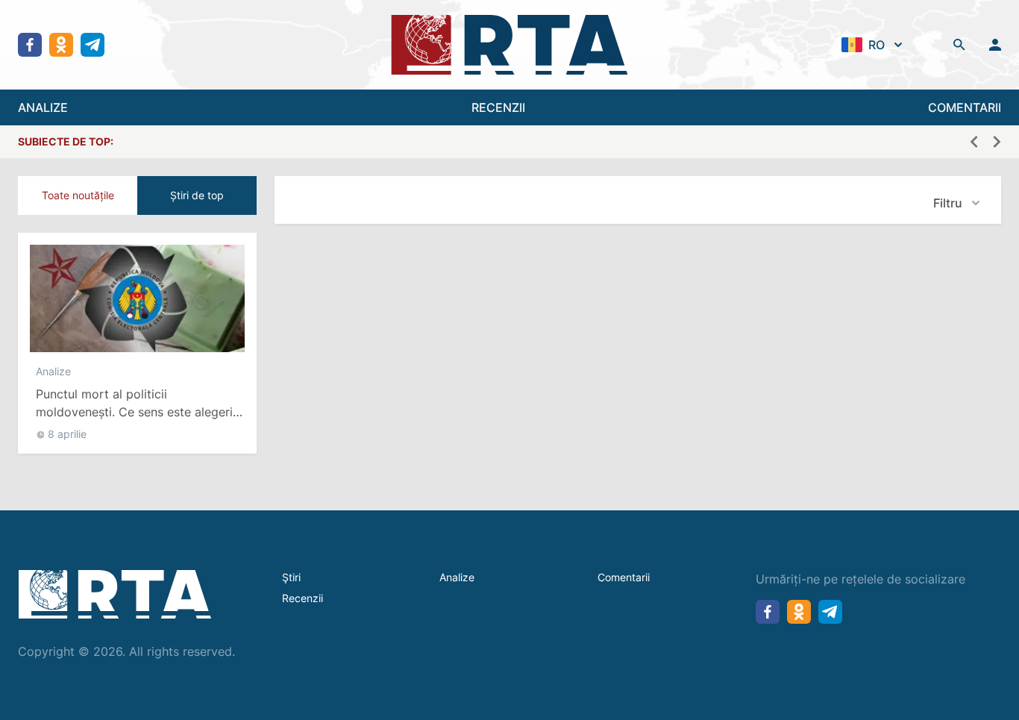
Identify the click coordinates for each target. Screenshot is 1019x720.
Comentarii (624, 577)
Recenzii (302, 598)
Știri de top (197, 195)
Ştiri (291, 577)
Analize (53, 371)
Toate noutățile (78, 195)
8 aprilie (67, 434)
